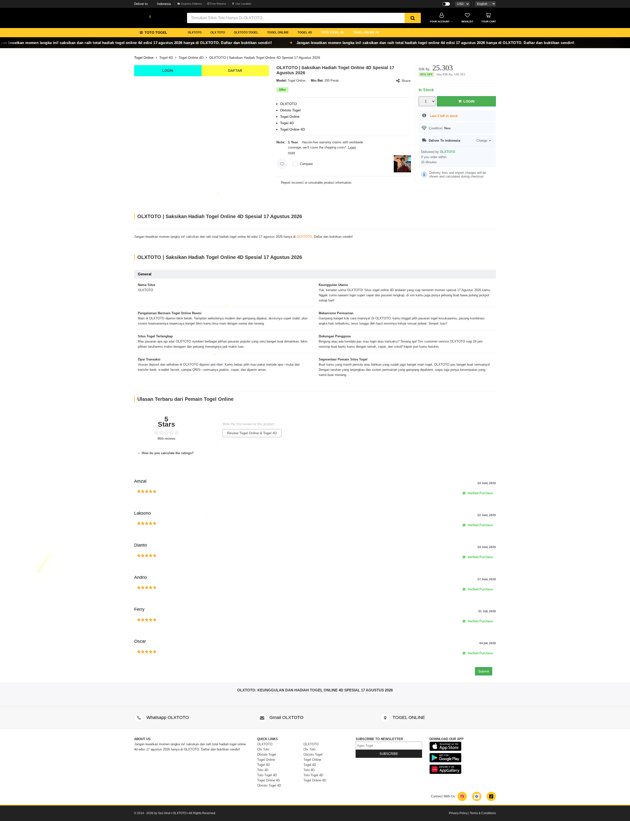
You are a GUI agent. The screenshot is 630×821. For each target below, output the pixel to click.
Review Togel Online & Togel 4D (252, 433)
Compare (306, 164)
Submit (483, 671)
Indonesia (152, 4)
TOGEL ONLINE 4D (366, 32)
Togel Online (144, 58)
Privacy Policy (458, 813)
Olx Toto (263, 749)
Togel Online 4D (191, 58)
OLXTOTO (195, 32)
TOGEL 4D (305, 32)
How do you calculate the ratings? (167, 453)
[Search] (413, 18)
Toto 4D (262, 770)
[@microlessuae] (462, 796)
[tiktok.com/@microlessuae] (491, 796)
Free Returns (217, 3)
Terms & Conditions (483, 813)
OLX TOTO (217, 32)
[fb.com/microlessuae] (476, 796)
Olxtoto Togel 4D (269, 785)
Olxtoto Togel (266, 754)
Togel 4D (166, 58)
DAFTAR (235, 71)
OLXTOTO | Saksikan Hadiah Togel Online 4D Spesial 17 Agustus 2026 (264, 58)
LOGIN (167, 71)
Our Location (243, 3)
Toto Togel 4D (267, 775)
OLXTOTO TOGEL (246, 32)
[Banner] (150, 16)
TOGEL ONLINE (278, 32)
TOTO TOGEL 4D (332, 32)
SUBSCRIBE (388, 754)
